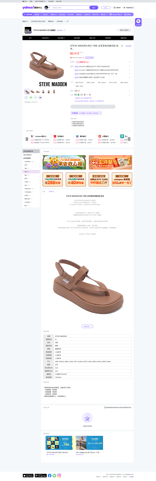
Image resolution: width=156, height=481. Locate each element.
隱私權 (125, 476)
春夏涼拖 (123, 38)
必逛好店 (87, 14)
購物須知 (112, 476)
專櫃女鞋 (51, 21)
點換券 (37, 14)
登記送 (45, 14)
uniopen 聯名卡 (117, 14)
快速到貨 (62, 14)
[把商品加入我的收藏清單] (122, 46)
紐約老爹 (77, 38)
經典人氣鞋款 (124, 30)
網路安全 (119, 476)
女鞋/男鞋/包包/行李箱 (38, 21)
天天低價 (70, 14)
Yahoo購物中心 (32, 7)
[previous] (27, 139)
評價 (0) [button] (51, 191)
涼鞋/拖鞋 (60, 21)
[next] (129, 139)
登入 (105, 7)
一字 (67, 21)
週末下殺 (95, 14)
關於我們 (105, 476)
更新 (132, 474)
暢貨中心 (54, 14)
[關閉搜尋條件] (49, 8)
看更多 (103, 14)
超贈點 (129, 14)
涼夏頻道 (79, 14)
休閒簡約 (108, 38)
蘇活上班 (92, 38)
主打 (30, 38)
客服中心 (98, 476)
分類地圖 (131, 476)
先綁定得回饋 (89, 57)
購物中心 (25, 21)
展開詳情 (86, 326)
